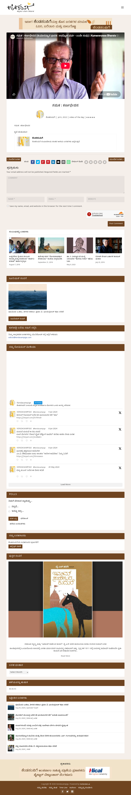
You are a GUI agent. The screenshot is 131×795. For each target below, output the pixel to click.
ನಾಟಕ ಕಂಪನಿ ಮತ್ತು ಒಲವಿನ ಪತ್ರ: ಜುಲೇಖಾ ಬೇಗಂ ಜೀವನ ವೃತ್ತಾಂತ (41, 726)
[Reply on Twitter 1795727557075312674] (18, 477)
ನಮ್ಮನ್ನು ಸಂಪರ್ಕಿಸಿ (85, 788)
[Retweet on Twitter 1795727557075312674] (22, 477)
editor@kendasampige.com (19, 338)
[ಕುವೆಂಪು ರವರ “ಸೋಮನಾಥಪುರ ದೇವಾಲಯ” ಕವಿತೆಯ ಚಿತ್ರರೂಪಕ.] (51, 245)
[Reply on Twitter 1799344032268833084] (18, 460)
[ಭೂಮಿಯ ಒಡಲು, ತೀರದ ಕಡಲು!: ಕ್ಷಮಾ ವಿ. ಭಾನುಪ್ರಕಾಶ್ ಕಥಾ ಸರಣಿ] (11, 707)
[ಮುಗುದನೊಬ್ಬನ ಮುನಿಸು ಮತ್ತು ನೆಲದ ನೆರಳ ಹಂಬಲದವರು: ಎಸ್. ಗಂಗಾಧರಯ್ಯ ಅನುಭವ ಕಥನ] (11, 738)
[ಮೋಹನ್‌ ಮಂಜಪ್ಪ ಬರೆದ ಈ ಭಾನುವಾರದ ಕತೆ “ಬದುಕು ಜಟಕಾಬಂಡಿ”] (11, 717)
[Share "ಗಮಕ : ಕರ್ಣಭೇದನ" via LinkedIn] (53, 162)
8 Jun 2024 (52, 429)
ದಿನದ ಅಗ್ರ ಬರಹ (32, 718)
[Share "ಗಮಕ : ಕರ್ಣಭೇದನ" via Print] (63, 162)
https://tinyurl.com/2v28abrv (29, 437)
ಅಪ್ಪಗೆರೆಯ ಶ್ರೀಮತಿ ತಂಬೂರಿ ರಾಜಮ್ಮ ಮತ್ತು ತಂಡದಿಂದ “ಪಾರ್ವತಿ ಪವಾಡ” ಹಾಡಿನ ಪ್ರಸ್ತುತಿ (21, 259)
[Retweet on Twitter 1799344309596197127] (22, 441)
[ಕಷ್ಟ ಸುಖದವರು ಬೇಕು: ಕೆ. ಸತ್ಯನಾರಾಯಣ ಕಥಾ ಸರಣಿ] (11, 748)
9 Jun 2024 (52, 412)
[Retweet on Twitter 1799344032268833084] (22, 460)
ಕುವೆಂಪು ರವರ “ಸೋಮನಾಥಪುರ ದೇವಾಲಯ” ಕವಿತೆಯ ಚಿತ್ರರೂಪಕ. (50, 258)
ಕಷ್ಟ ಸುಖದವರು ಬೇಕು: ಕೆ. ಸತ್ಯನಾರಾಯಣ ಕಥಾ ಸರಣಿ (36, 746)
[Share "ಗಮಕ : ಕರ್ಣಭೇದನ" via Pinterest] (48, 162)
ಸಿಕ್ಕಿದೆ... (15, 507)
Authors (72, 788)
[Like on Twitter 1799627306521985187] (27, 421)
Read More (65, 656)
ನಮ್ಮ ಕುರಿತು (42, 788)
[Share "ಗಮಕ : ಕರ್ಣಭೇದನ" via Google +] (43, 162)
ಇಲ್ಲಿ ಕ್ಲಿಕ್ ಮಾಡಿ (15, 546)
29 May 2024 (53, 467)
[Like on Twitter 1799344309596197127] (27, 441)
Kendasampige (24, 412)
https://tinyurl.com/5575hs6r (29, 418)
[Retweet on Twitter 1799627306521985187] (22, 421)
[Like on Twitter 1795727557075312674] (27, 477)
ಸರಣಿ (28, 750)
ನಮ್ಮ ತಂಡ (53, 788)
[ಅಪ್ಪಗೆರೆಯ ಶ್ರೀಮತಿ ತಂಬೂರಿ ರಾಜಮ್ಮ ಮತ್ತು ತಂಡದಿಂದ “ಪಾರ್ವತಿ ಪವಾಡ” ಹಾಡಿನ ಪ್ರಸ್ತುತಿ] (22, 245)
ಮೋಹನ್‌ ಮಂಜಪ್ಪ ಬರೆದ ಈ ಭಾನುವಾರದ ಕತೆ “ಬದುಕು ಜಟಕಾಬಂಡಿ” (41, 715)
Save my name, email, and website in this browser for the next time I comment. (46, 206)
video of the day (76, 117)
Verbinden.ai (85, 784)
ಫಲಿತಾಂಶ (24, 519)
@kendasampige (39, 412)
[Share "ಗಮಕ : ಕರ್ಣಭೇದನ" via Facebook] (32, 162)
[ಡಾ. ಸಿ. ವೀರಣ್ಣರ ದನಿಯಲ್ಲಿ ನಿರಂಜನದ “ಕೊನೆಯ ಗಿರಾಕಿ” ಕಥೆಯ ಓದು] (80, 245)
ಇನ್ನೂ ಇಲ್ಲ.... (18, 511)
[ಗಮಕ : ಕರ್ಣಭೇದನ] (68, 162)
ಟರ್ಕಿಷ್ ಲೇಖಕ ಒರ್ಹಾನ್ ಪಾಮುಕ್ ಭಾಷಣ (108, 258)
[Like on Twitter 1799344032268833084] (27, 460)
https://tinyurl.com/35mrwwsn (30, 457)
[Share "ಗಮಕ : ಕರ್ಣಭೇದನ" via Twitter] (37, 162)
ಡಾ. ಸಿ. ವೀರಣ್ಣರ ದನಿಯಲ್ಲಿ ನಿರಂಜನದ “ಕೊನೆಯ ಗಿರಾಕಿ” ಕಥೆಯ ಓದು (80, 259)
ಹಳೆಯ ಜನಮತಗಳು (17, 524)
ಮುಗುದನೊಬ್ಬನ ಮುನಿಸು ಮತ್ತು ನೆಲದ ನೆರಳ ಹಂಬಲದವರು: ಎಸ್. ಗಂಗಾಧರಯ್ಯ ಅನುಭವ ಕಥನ (51, 736)
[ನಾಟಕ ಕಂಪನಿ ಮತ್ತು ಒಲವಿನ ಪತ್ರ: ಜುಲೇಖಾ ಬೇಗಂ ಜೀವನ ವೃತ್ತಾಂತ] (11, 727)
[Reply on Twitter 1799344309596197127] (18, 441)
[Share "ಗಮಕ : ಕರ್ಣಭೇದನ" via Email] (58, 162)
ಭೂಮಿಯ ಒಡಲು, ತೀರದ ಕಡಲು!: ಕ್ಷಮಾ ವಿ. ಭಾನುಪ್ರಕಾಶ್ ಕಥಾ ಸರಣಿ (36, 312)
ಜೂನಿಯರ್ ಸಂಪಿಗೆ (17, 319)
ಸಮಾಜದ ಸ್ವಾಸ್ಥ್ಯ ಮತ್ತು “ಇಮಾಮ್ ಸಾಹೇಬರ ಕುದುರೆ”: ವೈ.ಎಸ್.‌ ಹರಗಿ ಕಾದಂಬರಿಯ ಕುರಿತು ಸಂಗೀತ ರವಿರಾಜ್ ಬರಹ (66, 644)
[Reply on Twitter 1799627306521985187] (18, 421)
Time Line (63, 788)
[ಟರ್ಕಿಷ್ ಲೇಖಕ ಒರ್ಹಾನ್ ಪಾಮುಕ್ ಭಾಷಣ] (109, 245)
